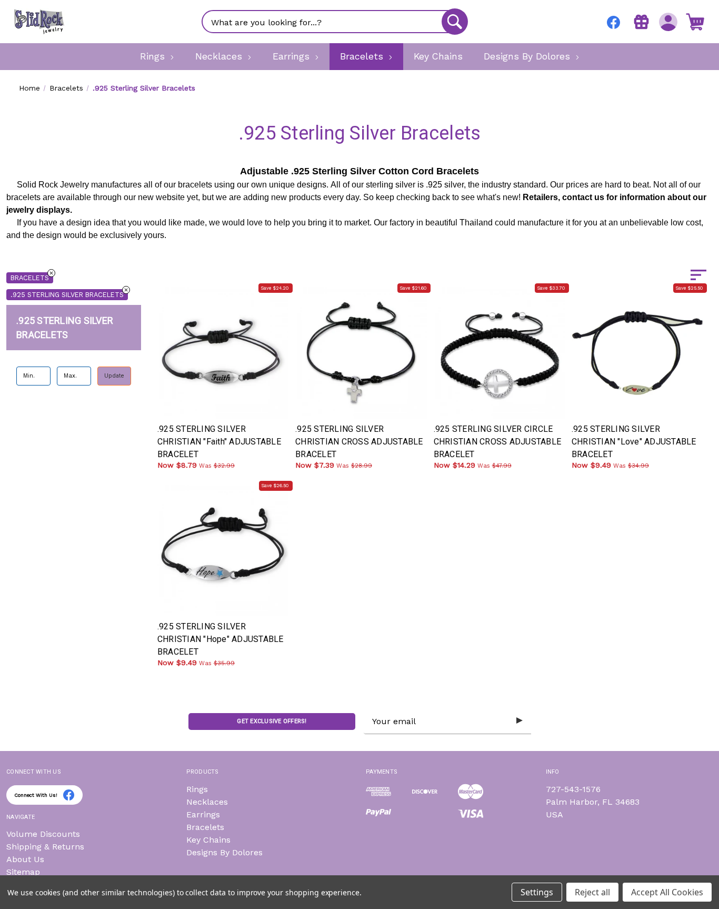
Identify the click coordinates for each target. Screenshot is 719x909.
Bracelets (30, 278)
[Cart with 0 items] (695, 21)
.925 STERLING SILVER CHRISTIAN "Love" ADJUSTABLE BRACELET (634, 441)
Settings (537, 892)
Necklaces (207, 802)
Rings (197, 789)
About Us (25, 859)
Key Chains (208, 840)
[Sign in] (668, 21)
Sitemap (23, 872)
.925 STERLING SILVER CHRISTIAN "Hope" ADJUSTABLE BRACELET (220, 639)
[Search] (455, 21)
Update (114, 375)
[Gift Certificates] (641, 21)
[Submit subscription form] (519, 721)
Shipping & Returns (45, 847)
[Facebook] (613, 22)
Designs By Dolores (224, 852)
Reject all (592, 892)
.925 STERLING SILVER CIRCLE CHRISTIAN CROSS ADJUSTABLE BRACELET (498, 441)
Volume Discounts (43, 834)
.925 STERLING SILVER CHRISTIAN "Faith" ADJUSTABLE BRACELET (219, 441)
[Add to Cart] (247, 402)
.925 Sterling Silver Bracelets (67, 295)
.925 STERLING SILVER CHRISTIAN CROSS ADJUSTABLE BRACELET (359, 441)
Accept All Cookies (667, 892)
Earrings (203, 814)
